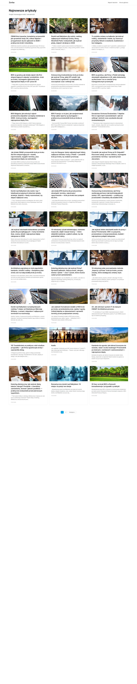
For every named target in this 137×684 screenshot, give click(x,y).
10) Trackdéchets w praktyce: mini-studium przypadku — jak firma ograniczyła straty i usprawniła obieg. (27, 348)
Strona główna (123, 2)
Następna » (72, 412)
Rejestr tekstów (112, 2)
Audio (53, 345)
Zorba (11, 2)
